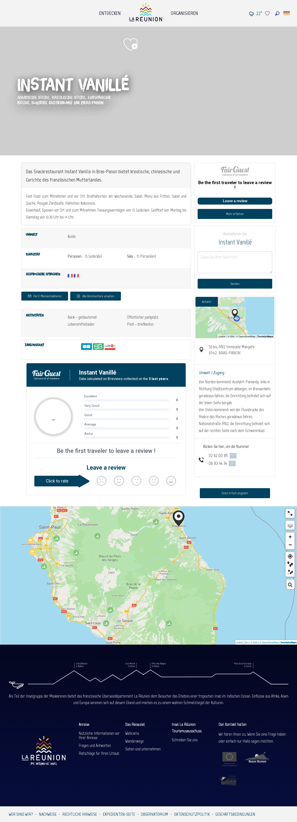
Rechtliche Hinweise (79, 814)
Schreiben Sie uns (184, 740)
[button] (277, 13)
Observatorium (154, 814)
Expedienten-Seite (119, 814)
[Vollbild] (290, 513)
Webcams (132, 733)
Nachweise (48, 814)
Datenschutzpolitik (192, 814)
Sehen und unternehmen (143, 749)
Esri (247, 642)
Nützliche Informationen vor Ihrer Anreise (99, 735)
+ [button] (290, 537)
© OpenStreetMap (269, 642)
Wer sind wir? (21, 814)
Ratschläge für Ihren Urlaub (99, 753)
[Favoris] (267, 13)
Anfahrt (206, 302)
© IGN (254, 642)
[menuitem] (110, 12)
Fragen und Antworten (95, 745)
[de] (287, 13)
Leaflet (239, 642)
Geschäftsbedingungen (235, 814)
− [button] (290, 545)
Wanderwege (134, 741)
